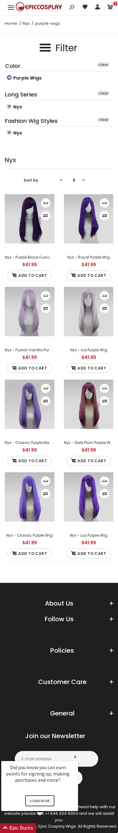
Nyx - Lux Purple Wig (88, 535)
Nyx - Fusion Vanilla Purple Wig (34, 350)
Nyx (17, 107)
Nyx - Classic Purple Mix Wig (31, 442)
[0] (110, 8)
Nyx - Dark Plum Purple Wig (89, 442)
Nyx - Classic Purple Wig (29, 535)
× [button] (75, 757)
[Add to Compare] (45, 215)
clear (103, 64)
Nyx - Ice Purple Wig (88, 350)
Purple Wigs (27, 78)
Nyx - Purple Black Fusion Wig (32, 257)
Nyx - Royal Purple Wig (88, 257)
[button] (47, 828)
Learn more (40, 800)
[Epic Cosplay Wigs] (39, 7)
